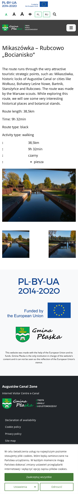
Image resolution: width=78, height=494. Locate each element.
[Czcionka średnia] (14, 14)
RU (46, 14)
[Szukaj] (54, 14)
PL (38, 14)
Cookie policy (13, 427)
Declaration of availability (20, 420)
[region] (39, 469)
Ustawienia (20, 487)
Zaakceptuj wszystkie (39, 477)
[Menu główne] (71, 27)
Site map (10, 440)
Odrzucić (56, 487)
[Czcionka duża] (22, 14)
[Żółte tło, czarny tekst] (30, 14)
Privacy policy (13, 433)
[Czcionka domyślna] (6, 14)
